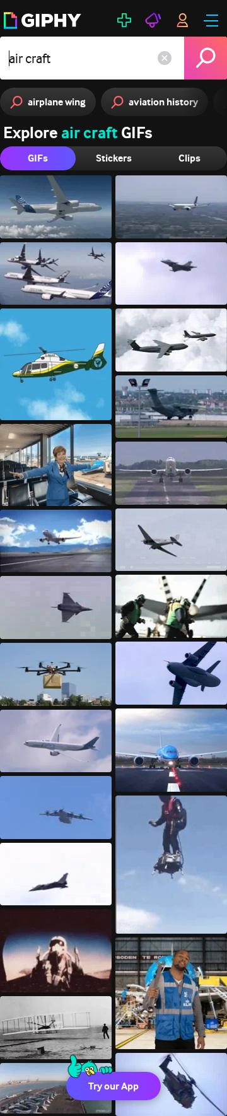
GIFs (38, 158)
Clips (189, 158)
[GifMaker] (124, 20)
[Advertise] (153, 20)
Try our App (113, 1086)
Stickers (114, 158)
